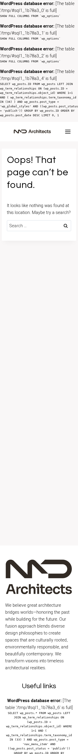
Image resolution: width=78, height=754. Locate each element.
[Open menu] (68, 131)
